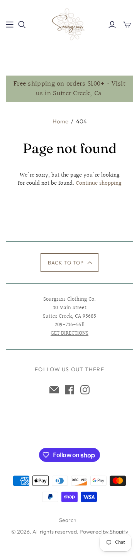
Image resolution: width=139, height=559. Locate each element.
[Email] (54, 389)
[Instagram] (85, 389)
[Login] (112, 24)
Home (60, 121)
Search (67, 520)
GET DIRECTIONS (69, 333)
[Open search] (22, 25)
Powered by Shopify (104, 531)
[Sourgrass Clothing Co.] (69, 23)
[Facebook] (69, 389)
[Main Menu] (10, 25)
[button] (70, 262)
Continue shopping (99, 183)
